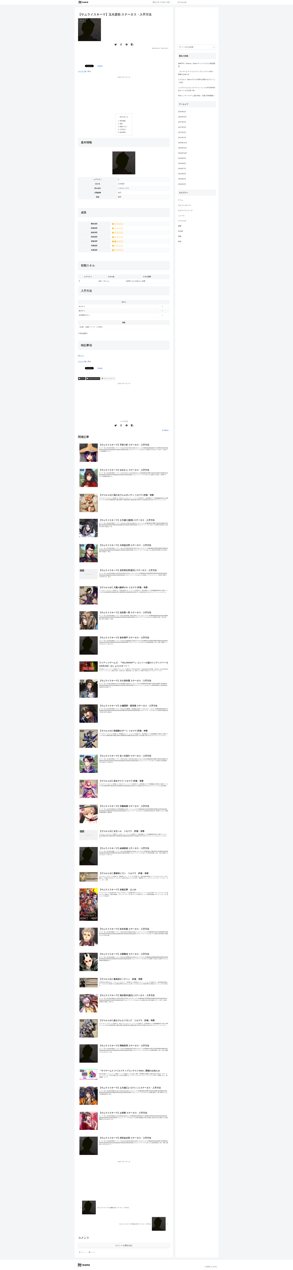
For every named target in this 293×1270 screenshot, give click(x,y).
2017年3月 (182, 127)
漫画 (179, 236)
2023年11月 (182, 117)
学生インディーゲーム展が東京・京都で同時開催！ (196, 96)
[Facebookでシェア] (121, 44)
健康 (179, 226)
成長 (121, 124)
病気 (179, 241)
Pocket (100, 66)
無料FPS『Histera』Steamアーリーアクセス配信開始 (196, 65)
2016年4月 (182, 184)
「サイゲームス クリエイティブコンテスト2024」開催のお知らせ (196, 73)
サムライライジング (185, 210)
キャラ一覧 (82, 71)
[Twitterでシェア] (115, 44)
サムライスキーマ (93, 378)
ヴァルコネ (182, 221)
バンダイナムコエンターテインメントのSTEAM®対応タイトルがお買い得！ (196, 89)
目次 (121, 117)
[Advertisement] (124, 55)
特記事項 (123, 132)
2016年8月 (182, 163)
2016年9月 (182, 158)
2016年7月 (182, 168)
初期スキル (123, 126)
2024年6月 (182, 112)
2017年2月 (182, 132)
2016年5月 (182, 179)
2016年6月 (182, 174)
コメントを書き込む (124, 1245)
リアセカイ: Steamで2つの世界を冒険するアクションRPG (196, 81)
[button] (132, 44)
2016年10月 (182, 153)
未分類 (180, 231)
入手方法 (123, 129)
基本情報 (123, 121)
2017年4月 (182, 122)
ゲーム (83, 378)
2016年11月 (182, 148)
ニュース (181, 215)
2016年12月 (182, 143)
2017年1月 (182, 137)
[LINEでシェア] (126, 44)
